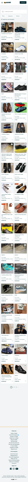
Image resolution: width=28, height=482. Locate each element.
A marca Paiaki (14, 446)
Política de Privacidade (14, 460)
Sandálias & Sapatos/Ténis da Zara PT (20, 336)
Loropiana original (5, 134)
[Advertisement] (14, 410)
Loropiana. (3, 53)
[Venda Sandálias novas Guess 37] (7, 27)
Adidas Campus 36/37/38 (7, 295)
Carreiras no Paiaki (14, 447)
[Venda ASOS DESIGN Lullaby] (20, 188)
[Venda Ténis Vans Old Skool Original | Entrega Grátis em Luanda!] (7, 369)
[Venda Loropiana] (20, 349)
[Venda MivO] (7, 87)
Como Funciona (14, 454)
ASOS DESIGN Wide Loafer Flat (7, 215)
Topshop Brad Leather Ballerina (6, 195)
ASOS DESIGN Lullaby (19, 194)
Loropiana (17, 355)
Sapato (16, 375)
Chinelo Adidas (4, 355)
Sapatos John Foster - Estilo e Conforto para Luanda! (20, 155)
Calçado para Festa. (19, 73)
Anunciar (23, 2)
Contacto (14, 463)
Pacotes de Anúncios (14, 442)
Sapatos (3, 234)
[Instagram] (14, 468)
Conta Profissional (13, 435)
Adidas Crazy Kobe (19, 53)
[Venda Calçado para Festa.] (20, 67)
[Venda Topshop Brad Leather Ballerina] (7, 188)
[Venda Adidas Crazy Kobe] (20, 47)
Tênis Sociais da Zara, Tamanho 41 (19, 235)
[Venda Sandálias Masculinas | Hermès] (7, 108)
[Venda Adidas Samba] (7, 67)
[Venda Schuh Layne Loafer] (20, 168)
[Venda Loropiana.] (7, 47)
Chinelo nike (17, 315)
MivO (2, 93)
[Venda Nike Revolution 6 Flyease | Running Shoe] (20, 87)
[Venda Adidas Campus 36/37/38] (7, 289)
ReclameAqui (14, 441)
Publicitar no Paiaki (14, 438)
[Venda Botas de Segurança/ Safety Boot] (20, 268)
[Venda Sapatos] (7, 228)
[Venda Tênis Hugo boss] (7, 329)
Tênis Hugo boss (5, 335)
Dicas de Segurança (14, 457)
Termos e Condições (14, 461)
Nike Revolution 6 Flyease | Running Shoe (20, 94)
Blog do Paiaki (14, 439)
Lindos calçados (5, 174)
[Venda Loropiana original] (7, 128)
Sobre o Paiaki (14, 433)
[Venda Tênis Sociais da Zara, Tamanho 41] (20, 228)
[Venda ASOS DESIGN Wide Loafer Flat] (7, 208)
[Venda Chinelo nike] (20, 309)
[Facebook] (11, 468)
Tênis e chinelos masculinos (20, 114)
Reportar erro (14, 449)
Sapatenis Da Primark (19, 134)
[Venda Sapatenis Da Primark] (20, 128)
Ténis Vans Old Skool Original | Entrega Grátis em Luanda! (6, 376)
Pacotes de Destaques (14, 444)
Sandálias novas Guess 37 (6, 33)
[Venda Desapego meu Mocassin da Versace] (7, 309)
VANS (16, 295)
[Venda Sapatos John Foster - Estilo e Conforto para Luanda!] (20, 148)
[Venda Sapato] (20, 369)
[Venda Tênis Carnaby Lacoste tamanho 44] (20, 27)
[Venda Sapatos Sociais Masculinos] (20, 208)
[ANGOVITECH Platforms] (14, 479)
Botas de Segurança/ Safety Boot (19, 276)
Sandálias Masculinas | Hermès (6, 115)
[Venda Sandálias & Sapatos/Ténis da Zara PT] (20, 329)
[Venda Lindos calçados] (7, 168)
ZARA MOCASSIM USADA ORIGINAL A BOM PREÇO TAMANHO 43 (6, 155)
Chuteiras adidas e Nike (6, 275)
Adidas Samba (4, 73)
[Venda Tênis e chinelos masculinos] (20, 108)
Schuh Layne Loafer (19, 174)
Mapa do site (14, 458)
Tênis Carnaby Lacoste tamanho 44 (20, 34)
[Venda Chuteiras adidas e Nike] (7, 268)
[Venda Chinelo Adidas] (7, 349)
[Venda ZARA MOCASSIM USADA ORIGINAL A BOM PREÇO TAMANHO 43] (7, 148)
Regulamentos (14, 455)
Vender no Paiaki (14, 436)
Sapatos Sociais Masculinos (20, 214)
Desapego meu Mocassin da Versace (6, 316)
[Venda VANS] (20, 289)
